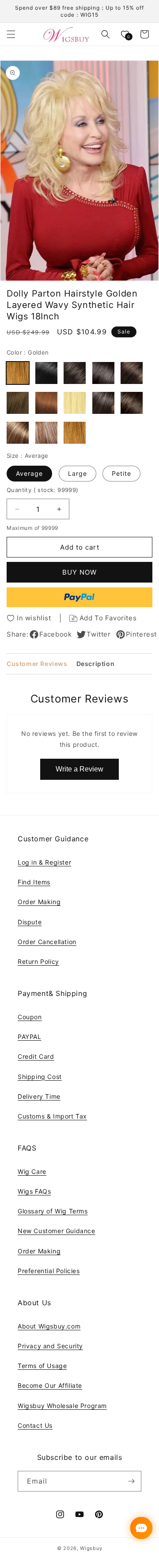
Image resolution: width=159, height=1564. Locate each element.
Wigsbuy (91, 1548)
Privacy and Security (50, 1346)
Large (77, 473)
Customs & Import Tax (52, 1116)
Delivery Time (39, 1096)
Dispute (30, 922)
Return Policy (38, 961)
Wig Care (32, 1171)
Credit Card (36, 1056)
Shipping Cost (40, 1076)
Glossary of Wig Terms (53, 1211)
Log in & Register (44, 862)
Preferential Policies (49, 1270)
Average (29, 473)
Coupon (30, 1017)
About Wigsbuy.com (49, 1326)
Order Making (39, 901)
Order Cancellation (47, 941)
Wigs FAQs (34, 1191)
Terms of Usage (42, 1365)
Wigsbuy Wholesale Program (62, 1405)
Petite (121, 473)
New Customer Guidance (56, 1231)
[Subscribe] (131, 1481)
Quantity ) (43, 489)
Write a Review (79, 769)
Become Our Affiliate (50, 1385)
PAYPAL (30, 1036)
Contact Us (35, 1425)
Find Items (34, 882)
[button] (11, 34)
